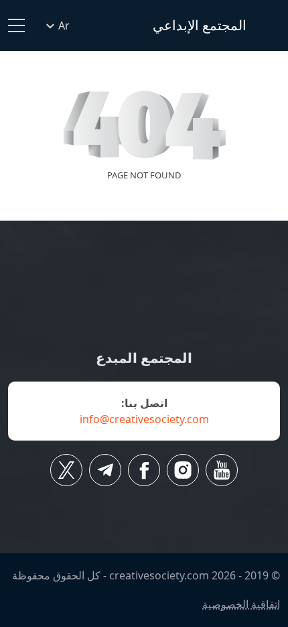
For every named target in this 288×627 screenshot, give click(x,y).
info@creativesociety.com (144, 419)
